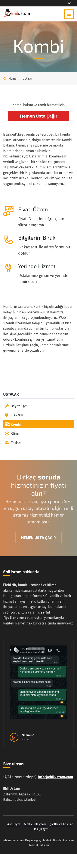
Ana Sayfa (13, 824)
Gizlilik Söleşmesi (35, 824)
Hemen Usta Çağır (38, 116)
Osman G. (28, 735)
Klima (15, 433)
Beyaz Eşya (19, 406)
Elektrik (17, 415)
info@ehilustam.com (55, 776)
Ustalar (27, 78)
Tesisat (16, 442)
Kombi (16, 424)
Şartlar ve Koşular (61, 824)
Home (12, 78)
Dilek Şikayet (40, 829)
